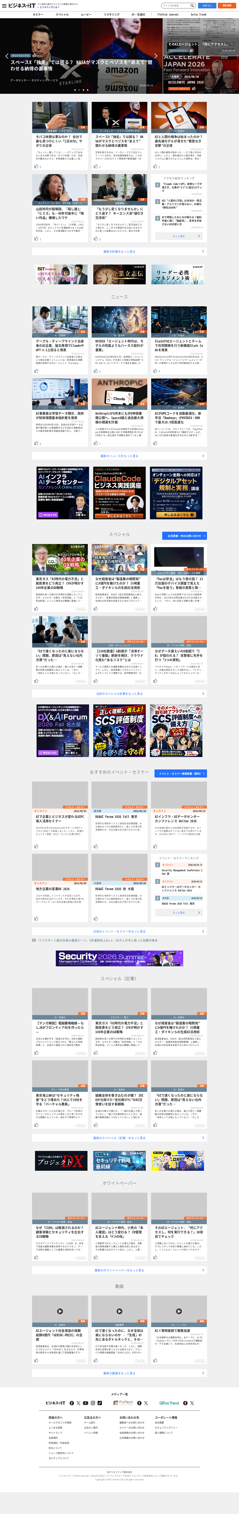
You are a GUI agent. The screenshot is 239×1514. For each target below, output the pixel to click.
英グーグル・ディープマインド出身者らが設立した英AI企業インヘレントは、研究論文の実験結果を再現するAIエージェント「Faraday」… (59, 360)
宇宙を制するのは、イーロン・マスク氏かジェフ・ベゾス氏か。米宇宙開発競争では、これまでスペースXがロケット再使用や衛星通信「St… (119, 155)
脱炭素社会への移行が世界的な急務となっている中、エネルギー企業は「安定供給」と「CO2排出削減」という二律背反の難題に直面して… (59, 597)
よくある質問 (55, 1427)
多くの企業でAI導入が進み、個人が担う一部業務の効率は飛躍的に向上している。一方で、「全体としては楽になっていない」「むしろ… (59, 670)
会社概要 (159, 1422)
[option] (81, 56)
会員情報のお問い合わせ (132, 1432)
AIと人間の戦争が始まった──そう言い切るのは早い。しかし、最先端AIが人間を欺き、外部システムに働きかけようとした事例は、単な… (178, 155)
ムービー (86, 14)
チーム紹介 (90, 1422)
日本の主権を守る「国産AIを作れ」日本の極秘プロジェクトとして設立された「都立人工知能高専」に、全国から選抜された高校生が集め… (59, 1042)
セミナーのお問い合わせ (132, 1427)
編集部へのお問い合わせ (132, 1422)
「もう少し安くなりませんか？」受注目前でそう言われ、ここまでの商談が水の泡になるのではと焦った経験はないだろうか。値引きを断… (118, 227)
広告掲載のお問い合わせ (132, 1437)
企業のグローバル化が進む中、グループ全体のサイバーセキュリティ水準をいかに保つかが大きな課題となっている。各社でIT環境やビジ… (59, 1114)
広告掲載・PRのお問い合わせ (184, 536)
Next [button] (155, 56)
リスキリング (112, 14)
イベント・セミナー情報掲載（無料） (180, 773)
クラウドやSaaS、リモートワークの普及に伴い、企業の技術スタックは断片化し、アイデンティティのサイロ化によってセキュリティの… (178, 670)
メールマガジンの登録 (60, 1422)
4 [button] (87, 90)
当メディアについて (59, 1458)
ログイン (207, 5)
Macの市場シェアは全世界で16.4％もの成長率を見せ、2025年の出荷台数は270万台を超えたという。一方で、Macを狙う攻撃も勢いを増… (178, 597)
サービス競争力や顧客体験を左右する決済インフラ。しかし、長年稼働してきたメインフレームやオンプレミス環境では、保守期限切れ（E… (119, 670)
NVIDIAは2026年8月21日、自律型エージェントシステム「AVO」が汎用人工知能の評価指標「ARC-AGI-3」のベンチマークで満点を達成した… (119, 360)
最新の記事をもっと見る (119, 251)
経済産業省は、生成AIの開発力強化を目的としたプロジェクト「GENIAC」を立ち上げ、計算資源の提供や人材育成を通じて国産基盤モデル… (60, 1349)
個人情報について (164, 1432)
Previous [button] (6, 56)
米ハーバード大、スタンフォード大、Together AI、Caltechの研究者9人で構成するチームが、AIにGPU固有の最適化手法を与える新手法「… (179, 432)
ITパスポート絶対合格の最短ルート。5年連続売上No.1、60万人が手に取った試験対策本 (98, 940)
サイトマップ (55, 1432)
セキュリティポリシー (166, 1427)
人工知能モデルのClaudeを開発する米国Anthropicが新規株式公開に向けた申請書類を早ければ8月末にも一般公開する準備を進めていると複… (119, 432)
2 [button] (79, 90)
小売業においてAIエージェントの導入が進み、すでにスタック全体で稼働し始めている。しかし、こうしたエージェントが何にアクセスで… (178, 1246)
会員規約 (53, 1437)
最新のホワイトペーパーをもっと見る (119, 1270)
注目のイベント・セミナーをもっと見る (119, 931)
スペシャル (62, 14)
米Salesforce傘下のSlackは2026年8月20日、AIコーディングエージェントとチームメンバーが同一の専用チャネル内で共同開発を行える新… (179, 360)
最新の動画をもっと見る (119, 1373)
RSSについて (55, 1447)
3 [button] (83, 90)
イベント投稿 (91, 1432)
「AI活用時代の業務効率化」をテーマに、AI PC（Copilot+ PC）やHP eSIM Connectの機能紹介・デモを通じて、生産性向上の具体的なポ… (179, 1340)
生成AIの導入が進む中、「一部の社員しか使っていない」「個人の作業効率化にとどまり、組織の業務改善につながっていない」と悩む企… (118, 1114)
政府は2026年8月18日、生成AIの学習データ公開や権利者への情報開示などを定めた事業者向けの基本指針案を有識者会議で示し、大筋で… (59, 427)
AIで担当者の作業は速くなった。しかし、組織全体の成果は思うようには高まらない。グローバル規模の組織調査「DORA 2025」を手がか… (119, 1349)
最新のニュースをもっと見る (120, 456)
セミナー (38, 14)
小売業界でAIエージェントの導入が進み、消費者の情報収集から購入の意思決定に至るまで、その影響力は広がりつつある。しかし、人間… (118, 1246)
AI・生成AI (138, 14)
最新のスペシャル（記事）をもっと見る (119, 1138)
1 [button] (75, 90)
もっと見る (179, 236)
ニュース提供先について (61, 1453)
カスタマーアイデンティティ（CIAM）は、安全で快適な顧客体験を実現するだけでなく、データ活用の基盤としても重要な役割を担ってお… (60, 1246)
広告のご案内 (91, 1427)
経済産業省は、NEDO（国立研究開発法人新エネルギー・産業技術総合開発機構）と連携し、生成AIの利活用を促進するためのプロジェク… (118, 597)
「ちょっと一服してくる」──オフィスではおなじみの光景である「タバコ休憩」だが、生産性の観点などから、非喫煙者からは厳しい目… (59, 155)
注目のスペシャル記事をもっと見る (119, 693)
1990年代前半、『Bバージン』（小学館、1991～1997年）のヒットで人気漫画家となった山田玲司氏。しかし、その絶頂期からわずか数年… (60, 227)
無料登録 (227, 5)
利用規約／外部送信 (59, 1442)
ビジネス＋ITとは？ (50, 7)
